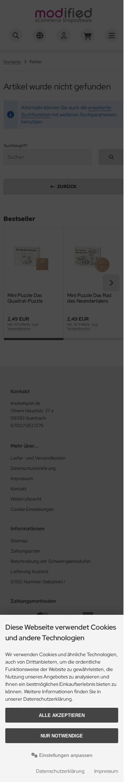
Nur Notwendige (62, 736)
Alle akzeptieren (62, 715)
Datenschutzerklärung (60, 771)
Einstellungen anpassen (65, 755)
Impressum (106, 771)
